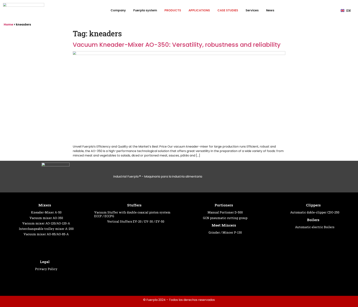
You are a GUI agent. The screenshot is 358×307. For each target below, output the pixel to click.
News (270, 10)
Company (118, 10)
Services (252, 10)
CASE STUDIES (227, 10)
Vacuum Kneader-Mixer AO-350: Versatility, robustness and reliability (177, 44)
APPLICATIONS (199, 10)
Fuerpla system (145, 10)
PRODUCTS (172, 10)
